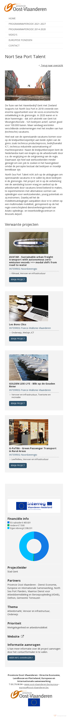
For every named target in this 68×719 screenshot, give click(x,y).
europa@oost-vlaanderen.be (34, 687)
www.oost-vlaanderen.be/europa (41, 684)
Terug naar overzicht (51, 65)
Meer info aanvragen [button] (20, 657)
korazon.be (61, 716)
